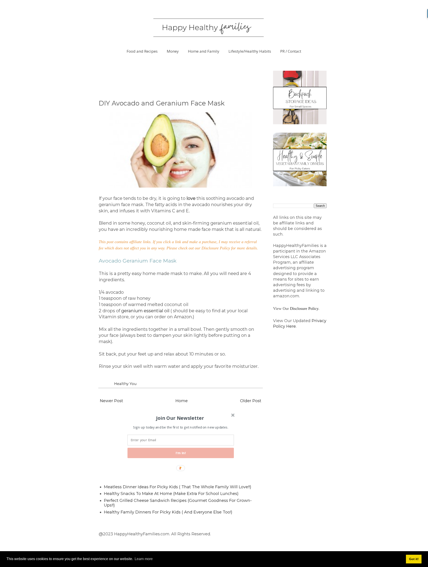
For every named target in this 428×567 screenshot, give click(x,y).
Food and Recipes (142, 51)
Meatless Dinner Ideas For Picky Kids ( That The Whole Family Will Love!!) (177, 486)
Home (181, 400)
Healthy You (125, 383)
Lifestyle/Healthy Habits (249, 51)
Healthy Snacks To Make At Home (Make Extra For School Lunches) (171, 493)
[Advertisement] (180, 81)
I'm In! (181, 453)
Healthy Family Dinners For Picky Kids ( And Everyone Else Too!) (168, 512)
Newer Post (111, 400)
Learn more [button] (144, 559)
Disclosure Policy (304, 308)
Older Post (250, 400)
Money (173, 51)
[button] (180, 417)
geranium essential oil (145, 310)
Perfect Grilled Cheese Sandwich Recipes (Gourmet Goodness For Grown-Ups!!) (178, 503)
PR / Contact (290, 51)
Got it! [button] (414, 559)
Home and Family (203, 51)
